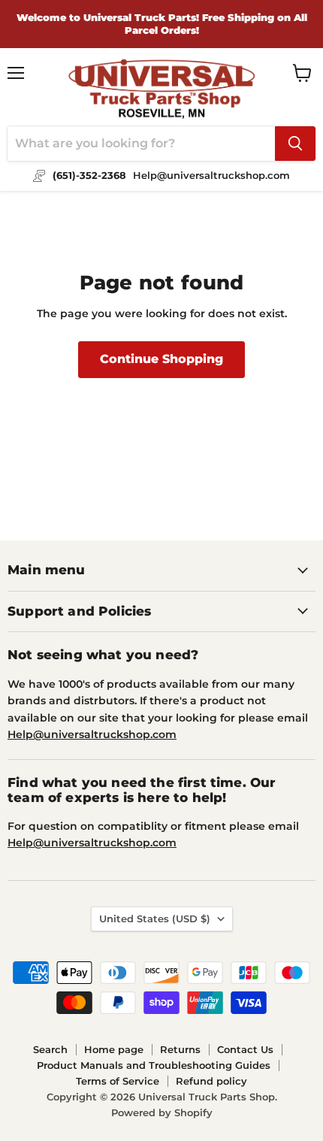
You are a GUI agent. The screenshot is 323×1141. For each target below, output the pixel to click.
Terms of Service (117, 1081)
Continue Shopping (161, 359)
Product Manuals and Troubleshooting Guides (153, 1065)
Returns (180, 1049)
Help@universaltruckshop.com (92, 734)
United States (154, 918)
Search (50, 1049)
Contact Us (245, 1049)
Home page (113, 1049)
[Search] (295, 143)
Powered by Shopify (162, 1112)
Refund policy (211, 1081)
